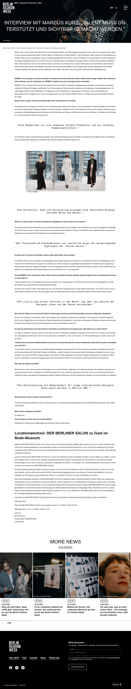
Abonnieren (77, 667)
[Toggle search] (116, 8)
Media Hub (54, 658)
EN (111, 8)
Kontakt (33, 658)
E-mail (72, 649)
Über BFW (14, 658)
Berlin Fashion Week (9, 48)
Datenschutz (22, 685)
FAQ (24, 658)
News (17, 48)
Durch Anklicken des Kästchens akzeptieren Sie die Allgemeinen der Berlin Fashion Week (96, 658)
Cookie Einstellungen (10, 685)
